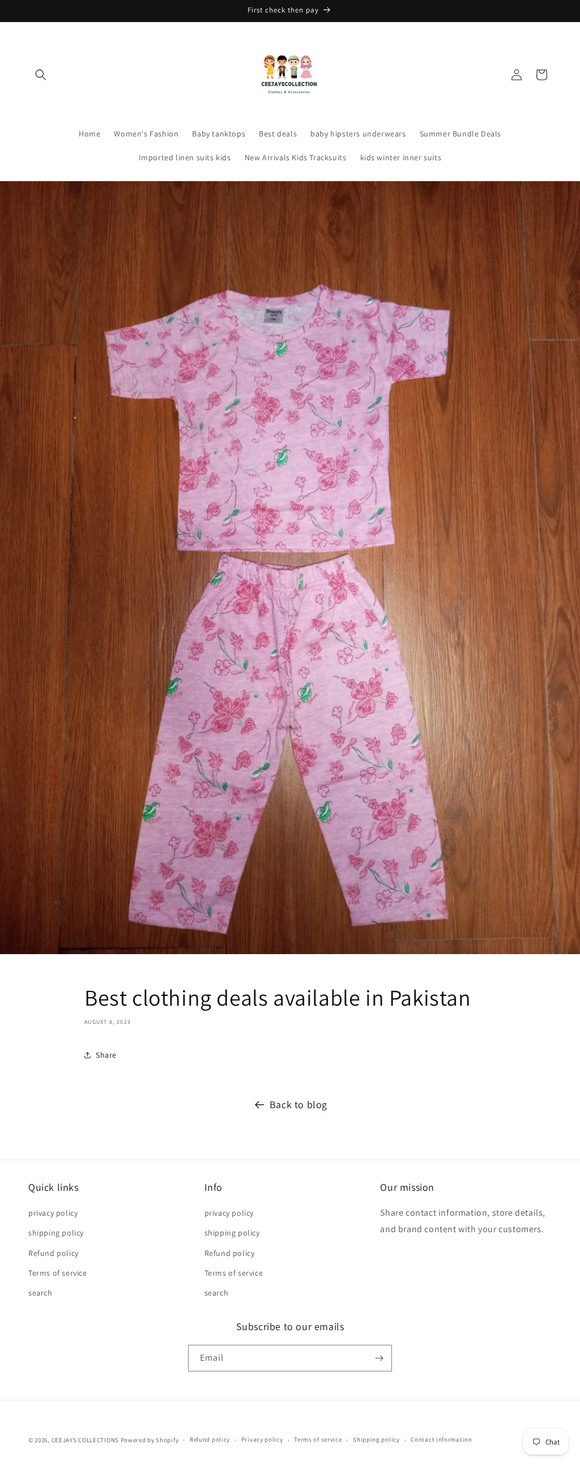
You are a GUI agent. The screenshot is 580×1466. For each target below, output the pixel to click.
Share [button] (106, 1055)
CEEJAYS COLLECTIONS (85, 1440)
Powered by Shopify (150, 1440)
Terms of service (57, 1273)
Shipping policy (376, 1439)
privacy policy (53, 1213)
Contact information (441, 1439)
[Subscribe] (378, 1358)
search (40, 1293)
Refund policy (53, 1253)
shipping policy (56, 1233)
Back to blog (298, 1104)
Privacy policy (262, 1439)
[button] (40, 74)
